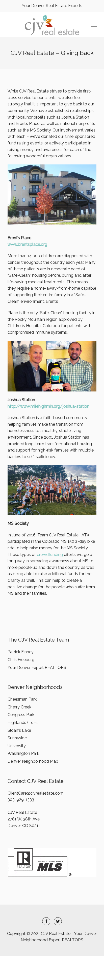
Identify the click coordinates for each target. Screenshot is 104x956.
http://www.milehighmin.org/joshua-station (48, 406)
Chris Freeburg (21, 659)
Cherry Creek (19, 707)
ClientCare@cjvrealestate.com (36, 793)
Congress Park (21, 714)
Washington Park (23, 753)
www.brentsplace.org (27, 244)
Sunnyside (17, 738)
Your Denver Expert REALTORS (37, 667)
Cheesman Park (22, 699)
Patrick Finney (21, 651)
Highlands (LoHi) (23, 722)
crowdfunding (50, 554)
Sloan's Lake (19, 730)
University (17, 745)
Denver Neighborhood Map (33, 761)
